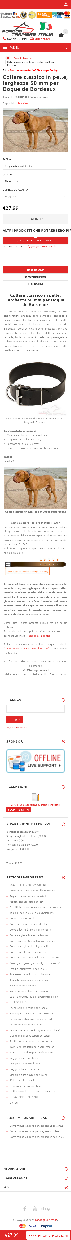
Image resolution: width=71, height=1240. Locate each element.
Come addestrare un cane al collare (29, 924)
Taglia (7, 159)
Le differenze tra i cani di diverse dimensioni (34, 996)
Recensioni (35, 283)
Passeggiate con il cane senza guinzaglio (32, 1013)
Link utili (14, 1102)
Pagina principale (7, 58)
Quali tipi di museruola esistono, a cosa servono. (36, 907)
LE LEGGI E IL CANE (20, 1002)
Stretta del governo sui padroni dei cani (31, 1041)
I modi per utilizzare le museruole (28, 968)
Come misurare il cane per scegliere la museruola (37, 1136)
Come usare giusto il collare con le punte (32, 941)
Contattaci (41, 38)
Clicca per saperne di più (35, 240)
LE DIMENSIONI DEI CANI (24, 1097)
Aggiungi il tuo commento (41, 246)
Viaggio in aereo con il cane (25, 1063)
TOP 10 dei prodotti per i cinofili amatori (32, 1046)
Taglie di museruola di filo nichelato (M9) (32, 912)
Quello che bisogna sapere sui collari (30, 1035)
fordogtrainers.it (46, 1219)
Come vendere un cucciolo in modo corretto (34, 957)
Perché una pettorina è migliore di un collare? (35, 1030)
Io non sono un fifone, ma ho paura (29, 991)
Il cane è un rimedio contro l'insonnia (30, 974)
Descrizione (35, 270)
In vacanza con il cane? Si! (23, 985)
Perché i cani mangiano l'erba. (26, 1024)
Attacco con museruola (22, 918)
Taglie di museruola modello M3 (28, 896)
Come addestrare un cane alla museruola (33, 890)
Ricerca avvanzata (16, 727)
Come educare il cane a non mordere (30, 929)
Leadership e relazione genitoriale (29, 1007)
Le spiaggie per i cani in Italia (25, 1086)
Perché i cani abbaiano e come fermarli (31, 1019)
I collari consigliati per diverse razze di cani (33, 1091)
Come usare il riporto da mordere (28, 952)
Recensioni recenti (13, 246)
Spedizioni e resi (35, 277)
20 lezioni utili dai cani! (22, 1080)
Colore (8, 174)
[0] (61, 36)
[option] (35, 129)
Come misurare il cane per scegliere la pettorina (36, 1125)
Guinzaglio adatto (15, 189)
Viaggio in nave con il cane (24, 1058)
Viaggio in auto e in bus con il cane (29, 1075)
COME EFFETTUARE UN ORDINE (28, 885)
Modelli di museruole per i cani (27, 901)
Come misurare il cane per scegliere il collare (35, 1131)
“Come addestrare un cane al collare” (27, 648)
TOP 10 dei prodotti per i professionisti (31, 1052)
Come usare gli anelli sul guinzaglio (29, 946)
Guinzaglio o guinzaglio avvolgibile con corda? (35, 963)
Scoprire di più (18, 809)
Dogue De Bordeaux (23, 58)
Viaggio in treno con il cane (25, 1069)
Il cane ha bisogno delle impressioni (29, 980)
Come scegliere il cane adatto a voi (29, 935)
